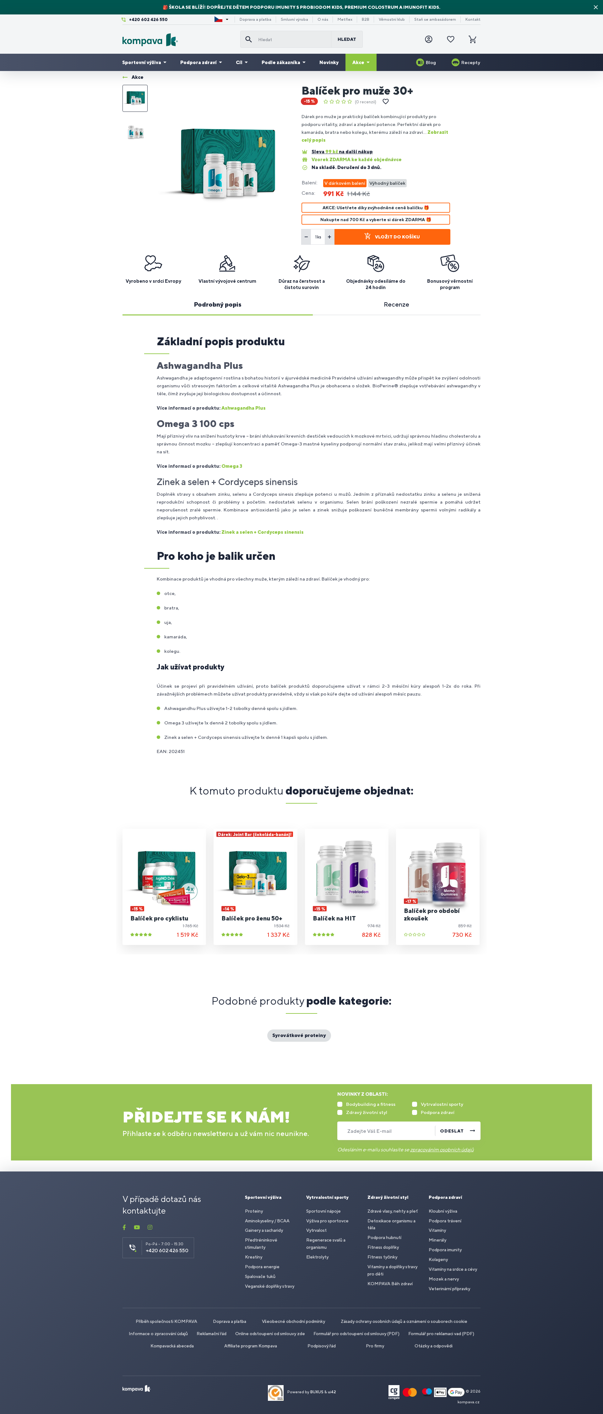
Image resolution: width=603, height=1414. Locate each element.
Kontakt (473, 19)
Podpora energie (262, 1266)
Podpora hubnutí (384, 1237)
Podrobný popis (218, 304)
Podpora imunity (445, 1249)
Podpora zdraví (198, 62)
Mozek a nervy (444, 1278)
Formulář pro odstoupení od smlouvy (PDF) (356, 1333)
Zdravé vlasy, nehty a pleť (392, 1211)
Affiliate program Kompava (250, 1345)
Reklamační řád (211, 1333)
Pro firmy (375, 1345)
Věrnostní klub (392, 19)
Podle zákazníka (281, 62)
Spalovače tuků (260, 1276)
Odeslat (452, 1130)
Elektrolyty (317, 1256)
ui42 (332, 1392)
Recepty (470, 62)
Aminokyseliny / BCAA (267, 1220)
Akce (358, 62)
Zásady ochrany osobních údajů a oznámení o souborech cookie (404, 1321)
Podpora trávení (445, 1220)
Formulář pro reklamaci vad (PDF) (441, 1333)
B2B (365, 19)
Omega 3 (231, 466)
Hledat (347, 39)
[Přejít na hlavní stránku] (178, 39)
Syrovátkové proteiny (299, 1035)
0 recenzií (365, 102)
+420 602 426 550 (148, 19)
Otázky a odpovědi (434, 1345)
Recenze (396, 304)
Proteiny (254, 1211)
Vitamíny (437, 1230)
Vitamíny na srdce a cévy (453, 1269)
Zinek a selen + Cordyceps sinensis (262, 532)
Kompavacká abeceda (172, 1345)
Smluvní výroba (294, 19)
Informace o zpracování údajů (158, 1333)
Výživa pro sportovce (327, 1220)
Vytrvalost (316, 1230)
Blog (431, 62)
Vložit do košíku (397, 236)
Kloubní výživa (443, 1211)
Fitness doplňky (383, 1247)
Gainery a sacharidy (264, 1230)
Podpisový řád (321, 1345)
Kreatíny (253, 1256)
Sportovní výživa (141, 62)
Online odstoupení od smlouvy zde (270, 1333)
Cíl (239, 62)
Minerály (437, 1239)
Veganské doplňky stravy (269, 1286)
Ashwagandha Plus (243, 408)
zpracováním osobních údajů (442, 1150)
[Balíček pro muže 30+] (224, 165)
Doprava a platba (255, 19)
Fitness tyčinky (382, 1256)
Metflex (345, 19)
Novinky (329, 62)
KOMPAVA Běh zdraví (390, 1283)
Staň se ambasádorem (435, 19)
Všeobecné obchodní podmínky (293, 1321)
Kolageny (438, 1259)
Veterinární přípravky (449, 1288)
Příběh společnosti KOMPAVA (166, 1321)
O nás (323, 19)
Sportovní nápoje (323, 1211)
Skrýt (596, 7)
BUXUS (316, 1392)
